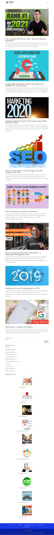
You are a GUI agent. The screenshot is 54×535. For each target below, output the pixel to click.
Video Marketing (9, 368)
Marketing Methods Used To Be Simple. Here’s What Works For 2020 (26, 122)
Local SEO (22, 445)
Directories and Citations (23, 431)
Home (9, 525)
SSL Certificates (23, 488)
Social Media (8, 366)
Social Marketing (23, 416)
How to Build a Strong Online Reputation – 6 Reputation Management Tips (23, 254)
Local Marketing (9, 357)
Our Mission (20, 525)
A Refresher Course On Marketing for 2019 (22, 288)
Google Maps (23, 402)
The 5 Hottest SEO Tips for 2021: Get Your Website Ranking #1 (25, 40)
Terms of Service (40, 525)
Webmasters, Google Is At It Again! (19, 327)
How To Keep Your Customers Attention (21, 211)
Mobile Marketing (9, 359)
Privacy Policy (26, 526)
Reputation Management (11, 361)
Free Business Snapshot (29, 525)
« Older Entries (9, 337)
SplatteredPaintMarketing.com (37, 533)
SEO (6, 364)
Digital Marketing (9, 350)
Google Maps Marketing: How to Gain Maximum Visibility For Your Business (24, 85)
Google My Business (10, 354)
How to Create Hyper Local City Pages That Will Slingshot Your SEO (24, 171)
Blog (6, 347)
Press (14, 525)
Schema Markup (23, 502)
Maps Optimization (23, 473)
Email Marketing (9, 352)
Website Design (9, 370)
